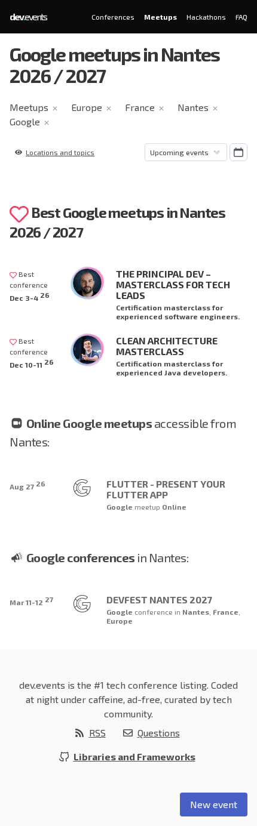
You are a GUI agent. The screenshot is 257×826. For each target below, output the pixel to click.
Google (25, 121)
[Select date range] (238, 152)
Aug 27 (27, 485)
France (140, 107)
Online (174, 507)
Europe (86, 107)
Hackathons (206, 17)
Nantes (193, 107)
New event (213, 804)
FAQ (241, 17)
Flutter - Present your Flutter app (165, 489)
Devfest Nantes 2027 (159, 599)
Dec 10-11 (32, 363)
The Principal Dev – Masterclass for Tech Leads (173, 284)
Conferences (112, 17)
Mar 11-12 (31, 600)
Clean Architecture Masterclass (167, 346)
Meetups (160, 17)
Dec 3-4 (30, 296)
